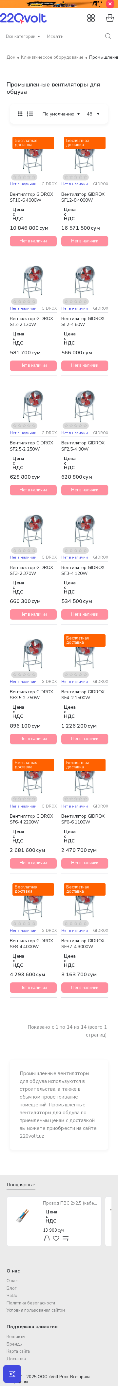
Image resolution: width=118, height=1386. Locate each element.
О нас (13, 1271)
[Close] (110, 4)
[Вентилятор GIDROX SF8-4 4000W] (33, 904)
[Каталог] (92, 18)
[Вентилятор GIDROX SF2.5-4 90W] (84, 406)
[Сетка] (20, 114)
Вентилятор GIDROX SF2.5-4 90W (83, 446)
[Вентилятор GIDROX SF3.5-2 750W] (33, 655)
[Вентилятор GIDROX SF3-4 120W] (84, 530)
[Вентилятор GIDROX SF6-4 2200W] (33, 779)
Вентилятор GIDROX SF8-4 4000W (31, 944)
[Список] (30, 114)
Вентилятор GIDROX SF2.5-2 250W (31, 446)
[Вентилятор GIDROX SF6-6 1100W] (84, 779)
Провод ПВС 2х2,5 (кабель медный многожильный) (70, 1203)
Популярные (21, 1185)
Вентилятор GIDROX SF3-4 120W (83, 571)
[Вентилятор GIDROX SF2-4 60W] (84, 281)
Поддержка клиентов (32, 1327)
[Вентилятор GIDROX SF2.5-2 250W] (33, 406)
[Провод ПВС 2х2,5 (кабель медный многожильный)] (24, 1214)
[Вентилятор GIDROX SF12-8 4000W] (84, 157)
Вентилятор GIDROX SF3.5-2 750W (31, 695)
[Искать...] (108, 36)
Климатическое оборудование (52, 57)
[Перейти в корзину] (109, 18)
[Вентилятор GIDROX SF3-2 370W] (33, 530)
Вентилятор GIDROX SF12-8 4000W (83, 197)
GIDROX (49, 184)
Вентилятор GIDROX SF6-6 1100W (83, 819)
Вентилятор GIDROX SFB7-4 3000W (83, 944)
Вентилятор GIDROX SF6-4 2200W (31, 819)
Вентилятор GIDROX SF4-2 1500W (83, 695)
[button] (15, 175)
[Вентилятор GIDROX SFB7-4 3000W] (84, 904)
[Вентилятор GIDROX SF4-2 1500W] (84, 655)
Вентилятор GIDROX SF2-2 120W (31, 322)
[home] (11, 57)
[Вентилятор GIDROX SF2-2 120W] (33, 281)
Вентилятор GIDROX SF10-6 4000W (31, 197)
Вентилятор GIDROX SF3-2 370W (31, 571)
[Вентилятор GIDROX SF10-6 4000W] (33, 157)
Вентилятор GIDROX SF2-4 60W (83, 322)
